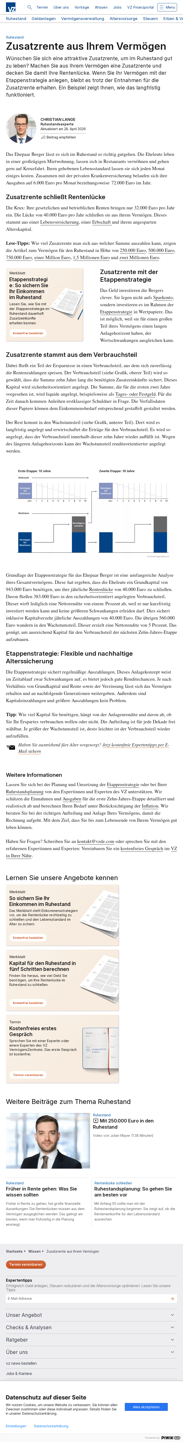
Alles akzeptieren (146, 1407)
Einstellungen (16, 1426)
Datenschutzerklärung (51, 1426)
